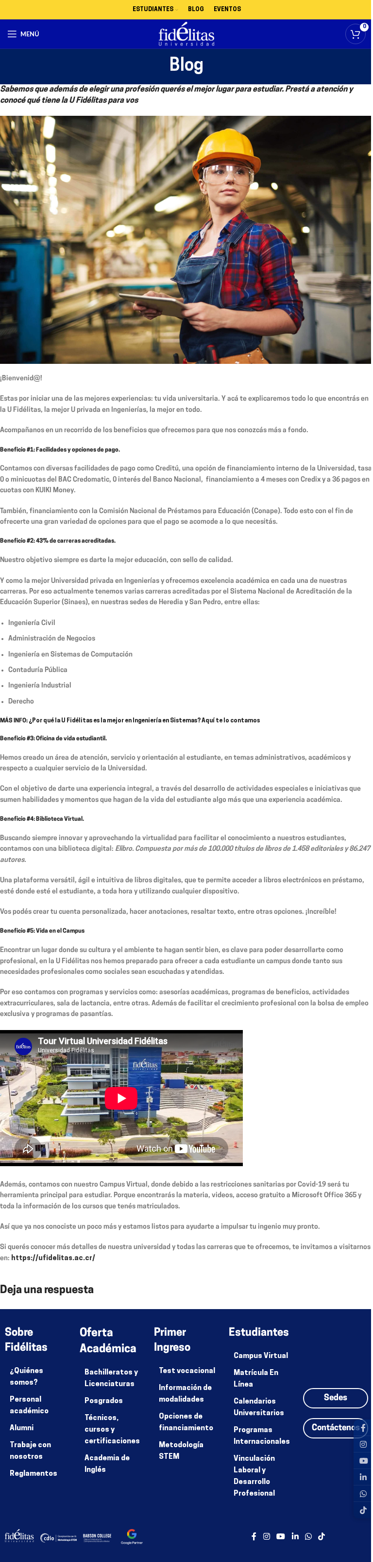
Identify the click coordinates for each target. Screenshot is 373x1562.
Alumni (22, 1428)
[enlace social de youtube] (280, 1537)
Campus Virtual (261, 1356)
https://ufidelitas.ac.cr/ (53, 1258)
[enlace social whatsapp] (308, 1537)
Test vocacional (187, 1371)
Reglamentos (33, 1474)
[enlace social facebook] (254, 1537)
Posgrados (104, 1401)
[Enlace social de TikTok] (321, 1537)
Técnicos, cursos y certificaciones (112, 1430)
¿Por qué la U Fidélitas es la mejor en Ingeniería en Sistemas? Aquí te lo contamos (144, 721)
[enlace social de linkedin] (295, 1537)
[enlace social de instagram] (266, 1537)
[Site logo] (187, 34)
